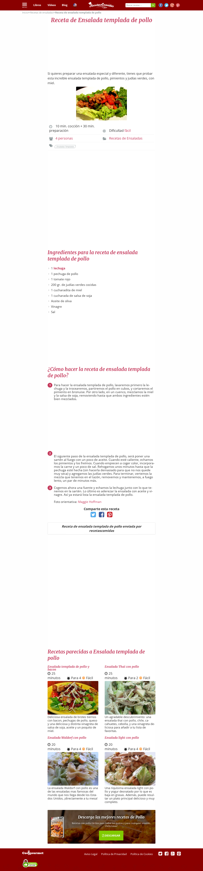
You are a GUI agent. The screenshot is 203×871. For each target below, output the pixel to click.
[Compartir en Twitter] (93, 515)
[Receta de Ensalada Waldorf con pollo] (73, 784)
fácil (127, 130)
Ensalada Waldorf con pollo (67, 738)
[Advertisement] (101, 46)
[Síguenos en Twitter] (166, 5)
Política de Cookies (142, 854)
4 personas (64, 138)
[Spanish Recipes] (75, 5)
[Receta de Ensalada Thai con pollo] (130, 713)
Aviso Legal (91, 854)
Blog (64, 5)
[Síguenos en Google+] (172, 5)
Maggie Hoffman (90, 502)
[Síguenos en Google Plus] (173, 853)
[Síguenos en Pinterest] (178, 5)
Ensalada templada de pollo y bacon (68, 668)
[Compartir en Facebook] (101, 515)
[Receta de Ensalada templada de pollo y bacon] (73, 713)
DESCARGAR (112, 835)
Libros (37, 5)
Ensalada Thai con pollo (122, 667)
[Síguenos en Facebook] (161, 5)
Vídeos (52, 5)
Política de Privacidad (114, 854)
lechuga (59, 268)
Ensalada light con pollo (122, 738)
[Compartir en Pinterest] (110, 515)
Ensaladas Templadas (65, 146)
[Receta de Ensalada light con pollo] (130, 784)
